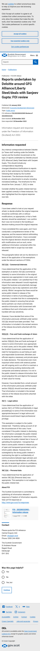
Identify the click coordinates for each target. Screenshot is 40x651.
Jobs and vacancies (23, 621)
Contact (24, 617)
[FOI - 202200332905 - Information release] (7, 513)
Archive (15, 617)
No (7, 577)
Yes (7, 572)
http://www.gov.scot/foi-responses (15, 502)
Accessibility (6, 617)
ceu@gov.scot (12, 536)
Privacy (35, 621)
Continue (7, 590)
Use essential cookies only (20, 41)
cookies (11, 4)
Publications (12, 69)
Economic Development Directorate (22, 108)
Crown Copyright (7, 621)
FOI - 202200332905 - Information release (21, 511)
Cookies (32, 617)
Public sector (10, 110)
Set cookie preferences (20, 47)
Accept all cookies (20, 34)
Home (4, 69)
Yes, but (9, 582)
